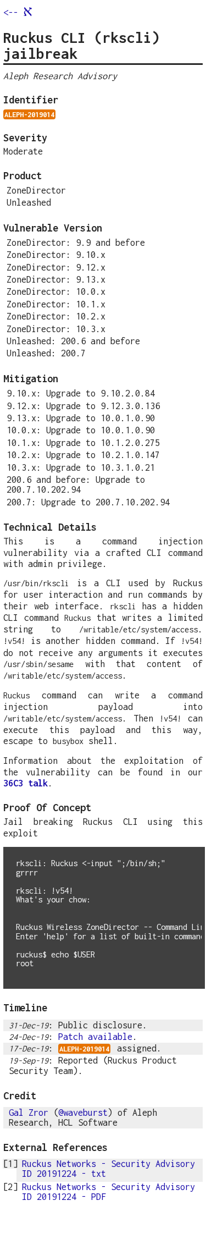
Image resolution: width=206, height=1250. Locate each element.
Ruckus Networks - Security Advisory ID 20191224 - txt (108, 1168)
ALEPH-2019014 (29, 114)
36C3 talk (25, 783)
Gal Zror (28, 1112)
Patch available (95, 1036)
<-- (17, 12)
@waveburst (83, 1112)
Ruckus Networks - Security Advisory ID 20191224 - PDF (108, 1191)
